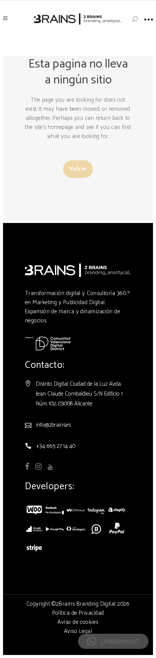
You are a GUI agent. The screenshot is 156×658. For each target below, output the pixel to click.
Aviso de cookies (78, 622)
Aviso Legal (78, 631)
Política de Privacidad (78, 613)
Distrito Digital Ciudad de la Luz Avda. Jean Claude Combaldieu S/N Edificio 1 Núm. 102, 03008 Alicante (79, 393)
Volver (78, 169)
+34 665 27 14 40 (55, 446)
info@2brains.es (53, 425)
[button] (113, 641)
